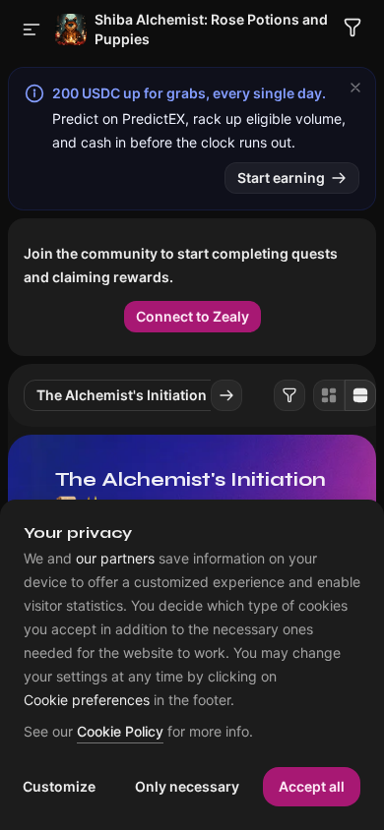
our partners (115, 558)
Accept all (312, 786)
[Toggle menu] (31, 29)
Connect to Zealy (192, 316)
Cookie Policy (120, 732)
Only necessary (187, 786)
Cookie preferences (87, 700)
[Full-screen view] (360, 395)
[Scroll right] (226, 395)
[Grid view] (329, 395)
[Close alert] (355, 87)
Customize (59, 786)
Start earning (281, 177)
